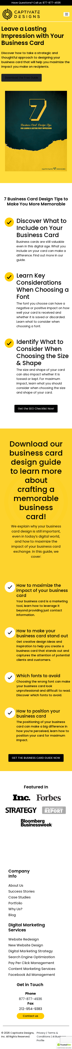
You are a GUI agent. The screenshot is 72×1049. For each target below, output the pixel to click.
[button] (64, 1046)
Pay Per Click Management (31, 963)
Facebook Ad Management (31, 974)
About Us (15, 885)
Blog (12, 915)
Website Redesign (23, 939)
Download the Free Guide (21, 78)
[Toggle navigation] (66, 14)
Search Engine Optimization (31, 957)
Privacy (41, 1033)
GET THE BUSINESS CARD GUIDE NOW (36, 758)
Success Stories (21, 891)
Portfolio (15, 903)
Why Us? (15, 909)
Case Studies (19, 897)
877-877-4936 (52, 2)
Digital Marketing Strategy (30, 951)
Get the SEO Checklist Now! (36, 409)
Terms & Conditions (47, 1034)
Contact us (30, 1016)
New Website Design (25, 945)
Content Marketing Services (31, 968)
